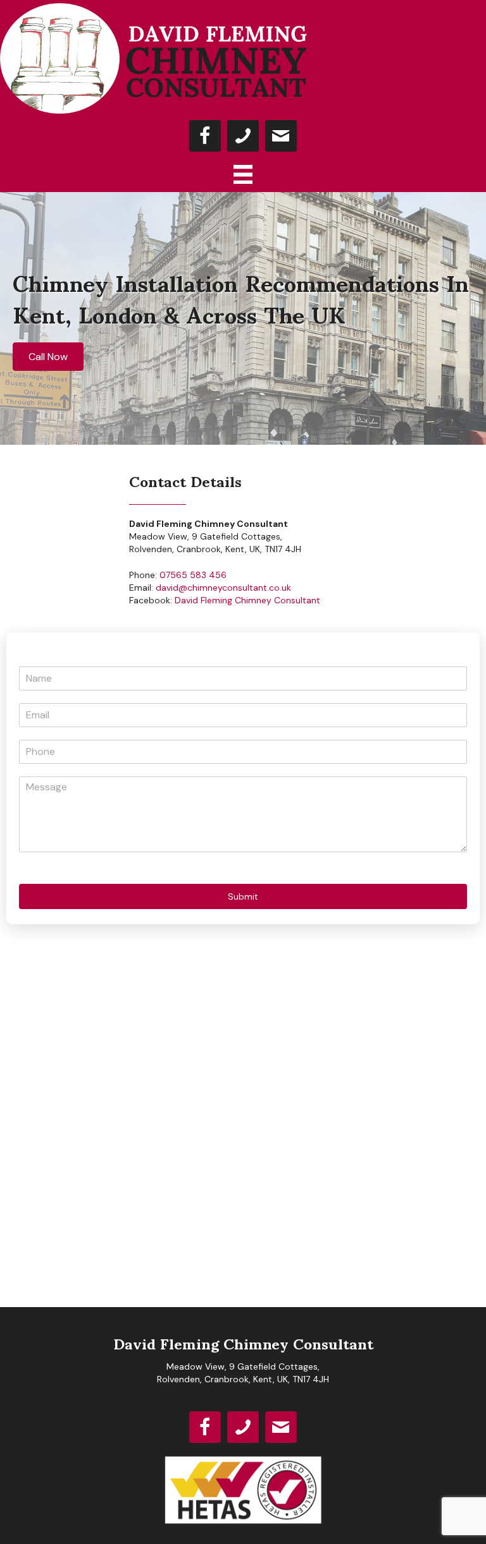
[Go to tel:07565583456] (243, 136)
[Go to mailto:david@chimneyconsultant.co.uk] (281, 136)
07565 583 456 (193, 575)
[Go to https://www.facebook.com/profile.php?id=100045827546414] (205, 136)
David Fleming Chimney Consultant (247, 600)
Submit (243, 896)
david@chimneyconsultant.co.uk (223, 587)
